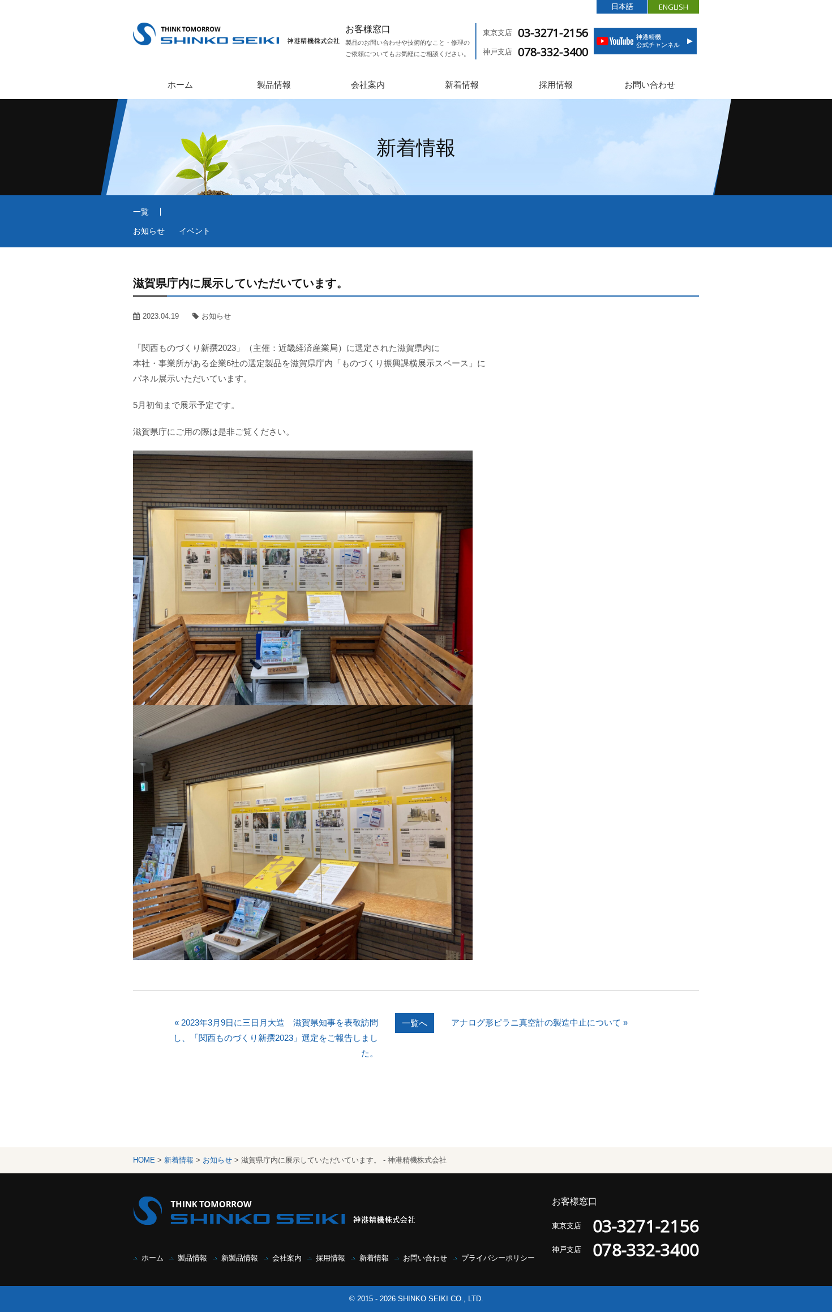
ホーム (180, 84)
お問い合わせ (649, 84)
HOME (144, 1160)
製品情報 (274, 84)
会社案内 (368, 84)
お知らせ (149, 230)
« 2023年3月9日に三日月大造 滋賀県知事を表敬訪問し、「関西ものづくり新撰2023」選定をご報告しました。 (275, 1038)
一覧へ (414, 1023)
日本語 (622, 6)
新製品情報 (239, 1258)
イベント (195, 230)
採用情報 (556, 84)
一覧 (141, 211)
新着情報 (462, 84)
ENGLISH (673, 7)
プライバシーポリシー (498, 1258)
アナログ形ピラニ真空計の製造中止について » (539, 1022)
